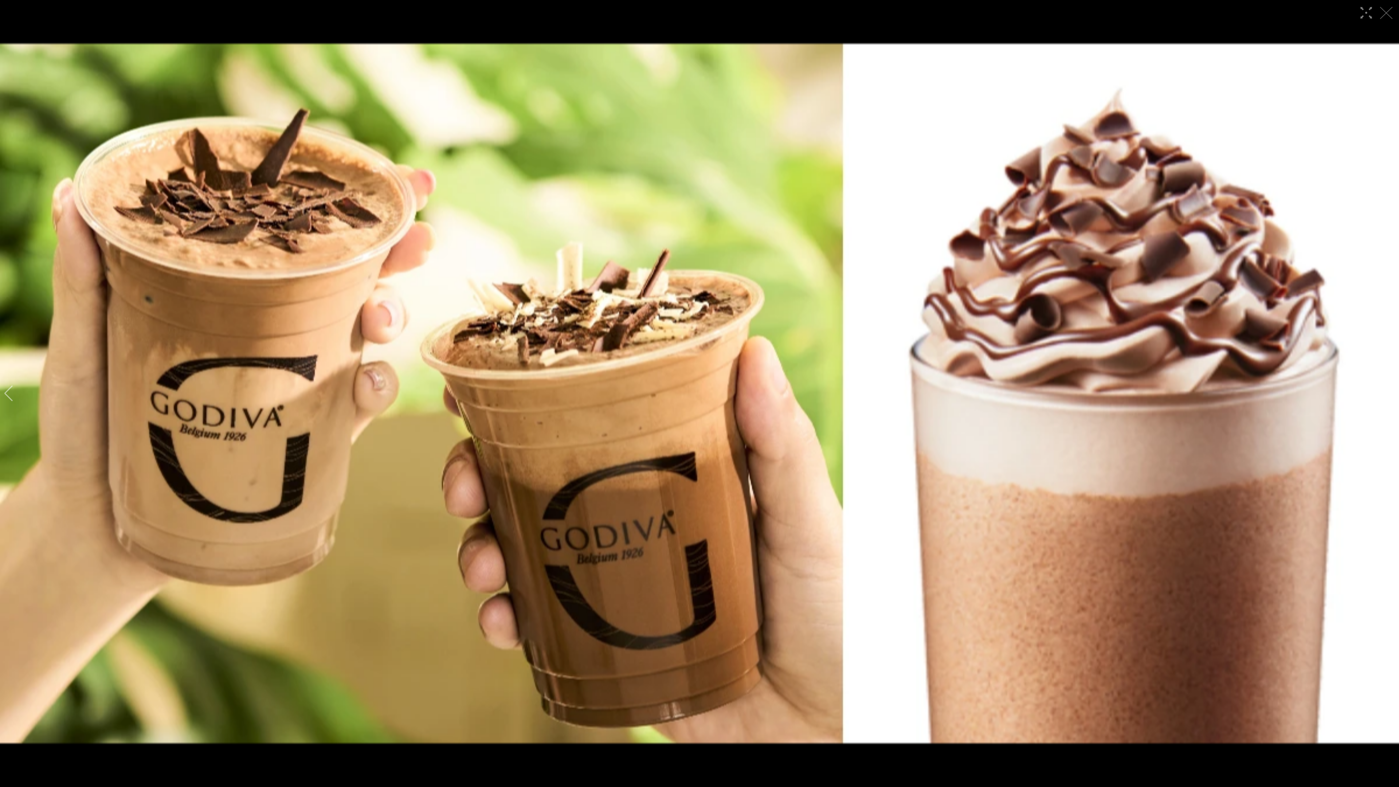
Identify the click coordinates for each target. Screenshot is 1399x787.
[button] (8, 393)
